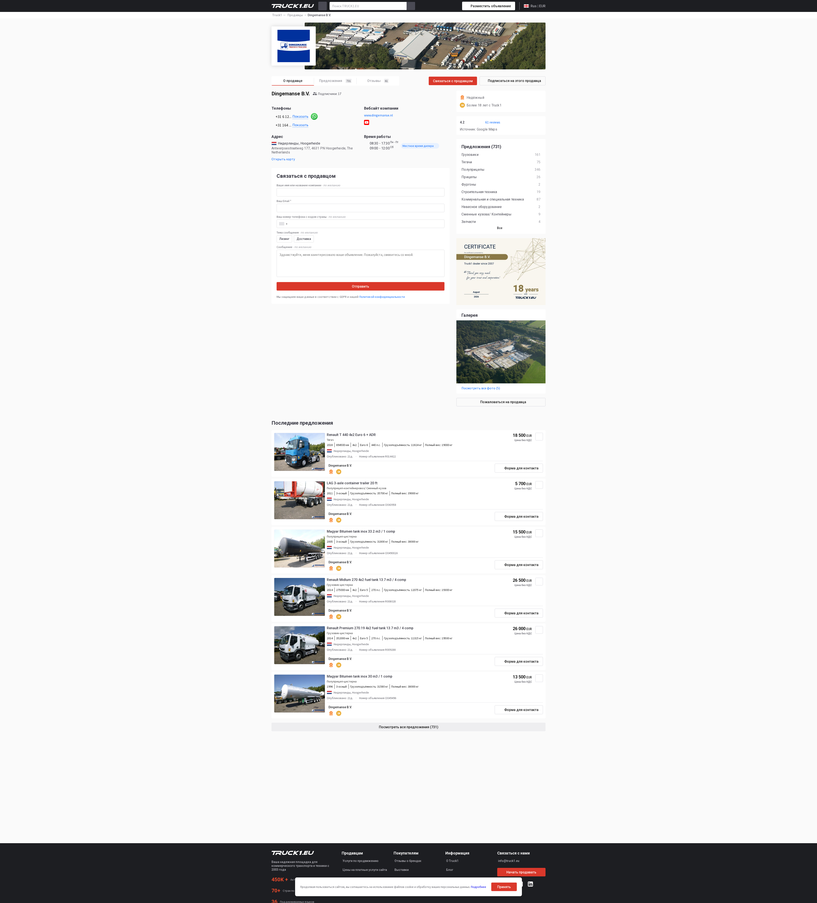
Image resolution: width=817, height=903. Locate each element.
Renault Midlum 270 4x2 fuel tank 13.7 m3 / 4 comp (366, 580)
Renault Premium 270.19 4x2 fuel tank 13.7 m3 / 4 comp (370, 628)
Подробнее (478, 887)
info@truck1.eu (508, 861)
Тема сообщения (297, 232)
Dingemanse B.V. (340, 465)
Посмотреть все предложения (408, 727)
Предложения (335, 81)
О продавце (292, 81)
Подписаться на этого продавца (514, 81)
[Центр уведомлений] (444, 6)
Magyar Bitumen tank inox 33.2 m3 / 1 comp (361, 531)
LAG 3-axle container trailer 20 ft (352, 483)
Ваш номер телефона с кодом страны (311, 217)
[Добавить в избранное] (539, 436)
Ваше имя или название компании (308, 185)
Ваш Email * (284, 201)
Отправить (360, 286)
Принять (504, 887)
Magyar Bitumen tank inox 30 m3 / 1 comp (359, 676)
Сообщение (294, 247)
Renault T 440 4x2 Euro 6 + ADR (351, 435)
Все (499, 228)
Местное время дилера (418, 146)
